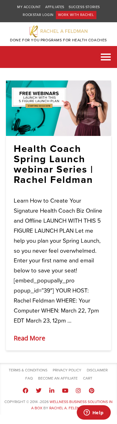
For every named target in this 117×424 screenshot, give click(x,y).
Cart (87, 378)
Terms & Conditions (28, 370)
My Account (29, 7)
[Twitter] (39, 390)
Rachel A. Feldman (67, 408)
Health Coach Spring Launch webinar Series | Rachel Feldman (53, 164)
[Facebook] (25, 390)
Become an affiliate (58, 378)
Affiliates (54, 7)
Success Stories (84, 7)
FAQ (29, 378)
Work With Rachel (76, 15)
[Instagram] (78, 390)
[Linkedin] (52, 390)
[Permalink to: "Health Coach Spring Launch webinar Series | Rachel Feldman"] (58, 108)
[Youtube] (65, 390)
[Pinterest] (91, 390)
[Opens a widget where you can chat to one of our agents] (93, 413)
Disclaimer (97, 370)
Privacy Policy (67, 370)
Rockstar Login (38, 15)
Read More (29, 338)
